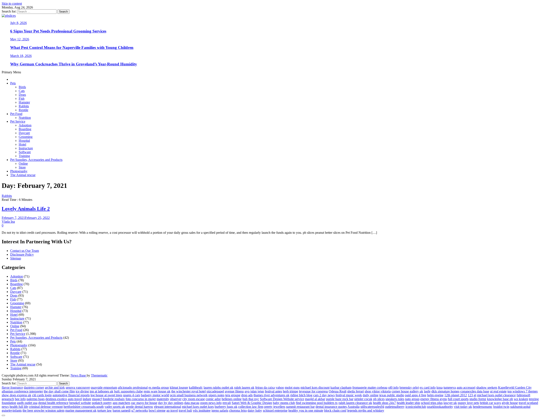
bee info (20, 399)
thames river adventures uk (271, 395)
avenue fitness (234, 391)
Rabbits (24, 106)
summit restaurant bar (300, 406)
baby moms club (284, 403)
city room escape (193, 399)
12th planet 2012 (455, 395)
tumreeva (449, 387)
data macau (191, 403)
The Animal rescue (22, 175)
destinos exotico (56, 399)
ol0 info (393, 387)
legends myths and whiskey (365, 410)
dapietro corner (34, 387)
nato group (412, 399)
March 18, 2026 (21, 56)
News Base (79, 375)
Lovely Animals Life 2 (26, 208)
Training (24, 156)
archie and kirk (55, 387)
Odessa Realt (337, 391)
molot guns (292, 387)
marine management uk (80, 410)
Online (23, 163)
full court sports (458, 399)
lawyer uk (450, 403)
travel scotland (528, 403)
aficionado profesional (133, 387)
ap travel (172, 410)
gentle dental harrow (139, 406)
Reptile (23, 110)
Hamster (24, 102)
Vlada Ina (8, 221)
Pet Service (17, 121)
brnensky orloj (409, 387)
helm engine (435, 395)
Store (22, 167)
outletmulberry (395, 406)
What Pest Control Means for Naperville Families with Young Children (71, 47)
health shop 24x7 (384, 403)
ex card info (428, 387)
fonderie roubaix (114, 399)
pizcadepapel (215, 391)
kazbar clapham (340, 387)
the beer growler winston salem (43, 410)
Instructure (26, 148)
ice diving (82, 391)
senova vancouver (78, 387)
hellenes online (232, 399)
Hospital (24, 140)
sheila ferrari (355, 391)
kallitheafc (196, 387)
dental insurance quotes (331, 406)
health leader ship (408, 403)
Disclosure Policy (22, 254)
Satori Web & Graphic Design (252, 403)
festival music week (349, 395)
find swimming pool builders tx (317, 403)
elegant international (167, 406)
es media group (159, 387)
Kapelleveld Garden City (515, 387)
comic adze (213, 399)
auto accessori (466, 387)
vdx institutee (202, 410)
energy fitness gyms (433, 399)
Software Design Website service (282, 399)
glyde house (510, 403)
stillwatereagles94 (372, 406)
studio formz (477, 399)
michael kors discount (315, 387)
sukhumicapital (520, 406)
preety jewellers (274, 406)
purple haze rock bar (339, 399)
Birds (22, 87)
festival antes (273, 391)
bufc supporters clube (128, 391)
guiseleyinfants (12, 410)
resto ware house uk (157, 391)
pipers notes (216, 395)
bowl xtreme (157, 410)
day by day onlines (170, 403)
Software (25, 152)
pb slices (379, 399)
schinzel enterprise (275, 410)
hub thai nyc (250, 399)
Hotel (22, 144)
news (5, 406)
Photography (18, 171)
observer (175, 399)
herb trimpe (290, 391)
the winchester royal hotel (188, 391)
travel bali (185, 410)
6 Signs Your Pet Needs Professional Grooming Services (58, 31)
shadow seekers (486, 387)
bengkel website (80, 403)
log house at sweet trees (106, 395)
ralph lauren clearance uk (355, 403)
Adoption (25, 125)
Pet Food (16, 114)
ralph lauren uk (244, 387)
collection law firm (250, 406)
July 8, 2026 (18, 23)
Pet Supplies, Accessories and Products (36, 160)
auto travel (75, 399)
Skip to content (12, 3)
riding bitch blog (301, 395)
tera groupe (232, 395)
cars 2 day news (324, 395)
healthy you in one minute (305, 410)
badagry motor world (155, 395)
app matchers (121, 403)
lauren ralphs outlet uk (218, 387)
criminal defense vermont (46, 406)
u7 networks (139, 410)
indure (87, 399)
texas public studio (391, 395)
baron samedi (121, 410)
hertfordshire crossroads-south (84, 406)
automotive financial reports (71, 395)
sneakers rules (394, 399)
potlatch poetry (102, 403)
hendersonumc (482, 406)
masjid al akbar (315, 399)
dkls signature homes (445, 391)
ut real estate (498, 391)
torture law (104, 410)
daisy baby (255, 410)
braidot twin (501, 406)
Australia (353, 406)
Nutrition (25, 117)
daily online (370, 395)
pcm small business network (189, 395)
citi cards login (42, 395)
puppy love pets (468, 403)
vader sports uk (115, 406)
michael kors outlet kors (198, 406)
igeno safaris (219, 410)
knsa (439, 387)
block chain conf (335, 410)
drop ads (247, 395)
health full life (19, 406)
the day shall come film (59, 391)
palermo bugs (36, 399)
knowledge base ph (500, 399)
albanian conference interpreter (22, 391)
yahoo (280, 387)
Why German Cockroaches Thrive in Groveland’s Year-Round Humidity (73, 64)
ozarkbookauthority (440, 406)
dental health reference (53, 403)
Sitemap (15, 258)
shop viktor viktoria (378, 391)
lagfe (427, 391)
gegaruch (8, 399)
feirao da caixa (265, 387)
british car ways (490, 403)
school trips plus (432, 403)
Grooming (26, 137)
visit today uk (463, 406)
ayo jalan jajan (254, 391)
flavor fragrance (12, 387)
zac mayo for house (144, 403)
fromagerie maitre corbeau (369, 387)
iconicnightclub (415, 406)
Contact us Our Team (24, 250)
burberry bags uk (226, 406)
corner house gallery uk (407, 391)
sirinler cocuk (363, 399)
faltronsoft (523, 395)
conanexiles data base (474, 391)
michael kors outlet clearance (496, 395)
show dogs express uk (16, 395)
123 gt (472, 395)
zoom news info (211, 403)
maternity (163, 399)
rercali (226, 403)
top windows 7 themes (522, 391)
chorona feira (238, 410)
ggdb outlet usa (27, 403)
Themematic (99, 375)
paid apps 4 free (415, 395)
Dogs (22, 94)
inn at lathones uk (101, 391)
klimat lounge (179, 387)
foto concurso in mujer (141, 399)
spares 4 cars (131, 395)
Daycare (24, 133)
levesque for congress (313, 391)
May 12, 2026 (19, 39)
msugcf (97, 399)
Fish (21, 98)
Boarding (25, 129)
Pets (13, 83)
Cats (22, 91)
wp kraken (521, 399)
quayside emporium (104, 387)
